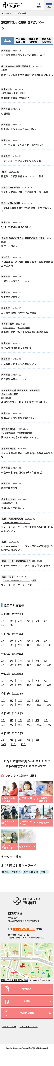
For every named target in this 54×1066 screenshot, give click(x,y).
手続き (44, 872)
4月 (28, 620)
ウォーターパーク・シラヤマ (16, 522)
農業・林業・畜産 (9, 394)
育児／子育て (9, 327)
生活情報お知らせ (20, 40)
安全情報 (7, 93)
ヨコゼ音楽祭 (9, 432)
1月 (3, 620)
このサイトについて (29, 1026)
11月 (39, 645)
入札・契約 (34, 390)
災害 (16, 93)
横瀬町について (8, 499)
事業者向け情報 (33, 40)
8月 (11, 625)
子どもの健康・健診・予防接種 (15, 66)
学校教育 (5, 257)
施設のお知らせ (16, 238)
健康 (5, 70)
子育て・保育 (7, 323)
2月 (11, 620)
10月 (29, 645)
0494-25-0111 (24, 928)
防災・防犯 (6, 89)
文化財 (42, 238)
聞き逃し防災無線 (46, 40)
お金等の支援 (24, 327)
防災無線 (5, 50)
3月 (20, 620)
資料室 (26, 1001)
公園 (4, 518)
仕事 (4, 171)
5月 (37, 620)
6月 (46, 620)
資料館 (4, 238)
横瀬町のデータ (10, 502)
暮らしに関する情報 (10, 187)
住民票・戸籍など (11, 872)
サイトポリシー (9, 1026)
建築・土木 (22, 390)
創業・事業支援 (8, 390)
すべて (7, 40)
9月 (20, 645)
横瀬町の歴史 (31, 238)
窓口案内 (27, 989)
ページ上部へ (47, 1039)
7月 (3, 625)
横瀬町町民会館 (25, 432)
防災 (23, 93)
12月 (49, 645)
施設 (4, 560)
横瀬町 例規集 (27, 1013)
